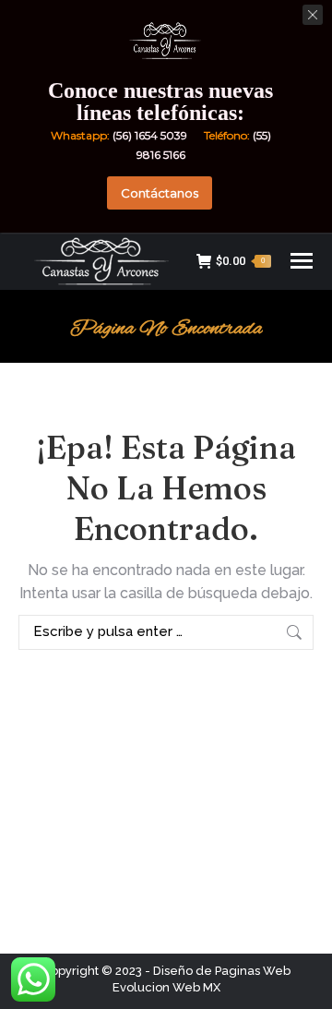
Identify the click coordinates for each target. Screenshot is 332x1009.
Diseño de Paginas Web (221, 971)
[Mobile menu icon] (302, 260)
